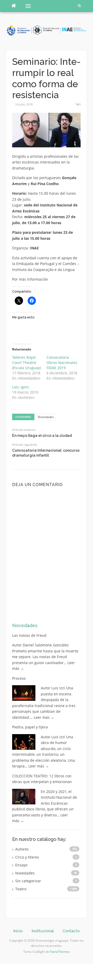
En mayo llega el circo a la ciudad (42, 435)
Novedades (46, 417)
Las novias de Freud (29, 635)
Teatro (20, 888)
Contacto (71, 931)
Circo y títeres (27, 857)
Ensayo (21, 864)
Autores (22, 849)
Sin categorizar (28, 880)
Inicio (18, 931)
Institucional (43, 931)
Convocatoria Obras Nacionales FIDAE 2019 (62, 362)
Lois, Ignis (20, 387)
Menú (26, 5)
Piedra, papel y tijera (30, 726)
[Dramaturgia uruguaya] (46, 30)
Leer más (44, 717)
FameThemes (60, 951)
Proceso (19, 678)
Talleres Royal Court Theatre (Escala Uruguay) (26, 362)
